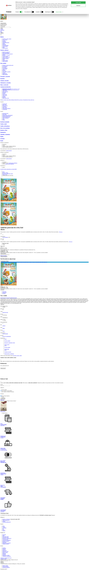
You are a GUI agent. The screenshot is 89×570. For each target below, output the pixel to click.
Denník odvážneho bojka (6, 116)
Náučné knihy (4, 73)
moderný (3, 325)
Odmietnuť (78, 5)
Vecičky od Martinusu (5, 126)
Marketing (4, 553)
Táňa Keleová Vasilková (6, 108)
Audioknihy (2, 30)
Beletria (2, 36)
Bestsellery (4, 92)
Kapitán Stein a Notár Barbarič (7, 115)
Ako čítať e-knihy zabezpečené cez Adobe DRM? (8, 169)
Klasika (3, 43)
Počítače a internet (5, 58)
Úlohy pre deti (4, 174)
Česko (3, 331)
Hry (3, 528)
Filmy (3, 529)
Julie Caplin (4, 104)
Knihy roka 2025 (5, 91)
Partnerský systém (5, 551)
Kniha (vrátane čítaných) (5, 395)
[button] (44, 251)
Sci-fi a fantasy (4, 39)
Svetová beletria (5, 46)
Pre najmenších (4, 66)
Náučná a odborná (4, 50)
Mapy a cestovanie (4, 84)
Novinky (3, 93)
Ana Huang (4, 106)
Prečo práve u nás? (5, 536)
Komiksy (3, 40)
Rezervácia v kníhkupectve (6, 538)
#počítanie (2, 297)
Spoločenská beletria (5, 42)
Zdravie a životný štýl (6, 57)
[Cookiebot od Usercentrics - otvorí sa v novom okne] (8, 12)
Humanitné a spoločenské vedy (7, 53)
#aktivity (5, 297)
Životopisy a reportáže (6, 55)
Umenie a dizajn (5, 60)
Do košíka (2, 289)
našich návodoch (9, 150)
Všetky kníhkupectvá (5, 520)
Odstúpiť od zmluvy (5, 543)
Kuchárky (2, 78)
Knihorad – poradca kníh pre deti (7, 65)
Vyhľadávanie (2, 26)
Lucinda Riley (4, 109)
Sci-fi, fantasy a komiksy (6, 71)
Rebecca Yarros (5, 105)
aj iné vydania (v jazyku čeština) (6, 390)
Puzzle (1, 140)
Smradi (3, 119)
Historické (4, 44)
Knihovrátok (4, 550)
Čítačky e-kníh (3, 123)
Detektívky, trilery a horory (6, 38)
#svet (10, 297)
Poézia (3, 47)
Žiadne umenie (2, 411)
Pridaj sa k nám (4, 552)
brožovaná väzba (5, 312)
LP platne (2, 138)
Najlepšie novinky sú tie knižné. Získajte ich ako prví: (9, 559)
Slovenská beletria (5, 45)
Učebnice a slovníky (4, 80)
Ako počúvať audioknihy (6, 540)
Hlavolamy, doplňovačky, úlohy (7, 173)
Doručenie (4, 534)
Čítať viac (70, 241)
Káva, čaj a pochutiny (5, 128)
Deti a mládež (3, 63)
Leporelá (3, 72)
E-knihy (1, 29)
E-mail (1, 384)
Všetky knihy (4, 90)
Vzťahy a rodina (5, 56)
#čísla (12, 297)
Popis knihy (4, 291)
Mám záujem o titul (5, 98)
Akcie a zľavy (4, 95)
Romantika (4, 41)
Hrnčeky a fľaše (3, 130)
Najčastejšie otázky (5, 537)
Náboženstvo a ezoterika (5, 82)
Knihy (2, 28)
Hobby (3, 59)
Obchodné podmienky (6, 567)
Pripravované (4, 94)
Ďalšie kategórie (5, 48)
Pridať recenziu (3, 368)
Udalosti (3, 521)
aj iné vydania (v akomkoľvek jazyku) (7, 391)
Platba (3, 535)
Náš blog (3, 549)
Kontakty (4, 547)
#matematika (15, 297)
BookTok (4, 97)
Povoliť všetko (78, 2)
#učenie (8, 297)
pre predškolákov (8, 336)
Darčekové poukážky (4, 121)
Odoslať (2, 561)
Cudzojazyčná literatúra (5, 86)
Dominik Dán (4, 103)
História (3, 54)
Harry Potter (4, 114)
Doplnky (3, 530)
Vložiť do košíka (3, 253)
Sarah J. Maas (4, 107)
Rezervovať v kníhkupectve (5, 254)
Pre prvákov (4, 67)
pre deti (3, 336)
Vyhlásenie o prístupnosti (6, 556)
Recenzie (3, 293)
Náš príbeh (4, 548)
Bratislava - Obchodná (6, 519)
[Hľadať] (10, 27)
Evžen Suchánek (5, 237)
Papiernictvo (3, 132)
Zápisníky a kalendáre (5, 134)
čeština (3, 328)
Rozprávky (4, 70)
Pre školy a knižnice (5, 541)
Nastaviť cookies (5, 565)
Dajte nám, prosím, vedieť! (17, 355)
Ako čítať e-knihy (5, 539)
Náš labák (4, 554)
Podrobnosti (4, 292)
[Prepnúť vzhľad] (0, 34)
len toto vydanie (4, 389)
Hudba (1, 136)
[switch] (32, 12)
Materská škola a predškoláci (9, 353)
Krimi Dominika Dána (6, 117)
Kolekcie (3, 96)
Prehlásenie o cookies (5, 555)
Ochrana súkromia (5, 566)
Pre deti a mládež (5, 172)
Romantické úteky (5, 113)
